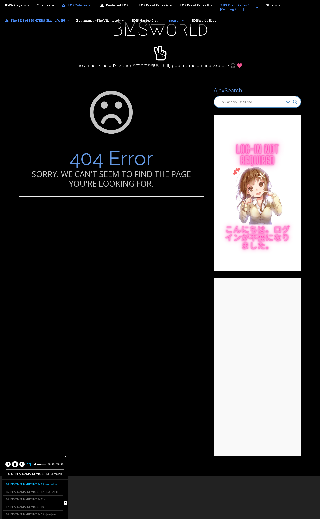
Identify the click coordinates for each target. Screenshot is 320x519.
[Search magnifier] (295, 101)
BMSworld (160, 29)
